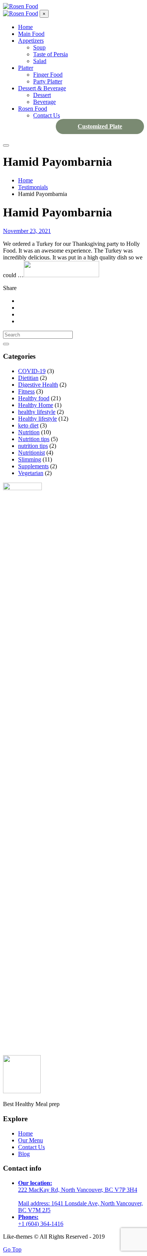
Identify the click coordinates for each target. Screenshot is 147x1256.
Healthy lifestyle (37, 418)
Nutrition (29, 432)
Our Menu (30, 1140)
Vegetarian (30, 473)
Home (25, 1133)
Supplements (33, 466)
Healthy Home (35, 405)
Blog (24, 1154)
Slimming (29, 459)
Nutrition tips (33, 439)
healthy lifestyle (36, 412)
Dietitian (28, 378)
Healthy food (33, 398)
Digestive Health (38, 384)
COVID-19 (32, 371)
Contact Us (31, 1147)
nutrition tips (33, 446)
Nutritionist (31, 452)
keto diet (28, 425)
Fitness (26, 391)
